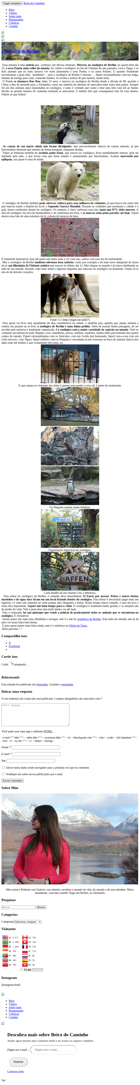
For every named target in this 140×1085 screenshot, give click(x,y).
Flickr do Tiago (78, 625)
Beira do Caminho (34, 3)
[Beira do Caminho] (70, 36)
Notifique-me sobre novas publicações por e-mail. (34, 774)
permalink (67, 684)
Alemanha (7, 43)
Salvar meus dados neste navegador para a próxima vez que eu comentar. (48, 767)
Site (3, 760)
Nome (6, 747)
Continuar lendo (15, 1071)
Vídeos (13, 13)
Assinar (18, 1061)
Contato (13, 26)
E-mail (6, 753)
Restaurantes (16, 19)
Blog (11, 9)
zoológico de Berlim (89, 619)
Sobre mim (15, 16)
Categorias (7, 921)
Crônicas (14, 22)
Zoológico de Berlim (20, 51)
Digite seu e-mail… (18, 1049)
